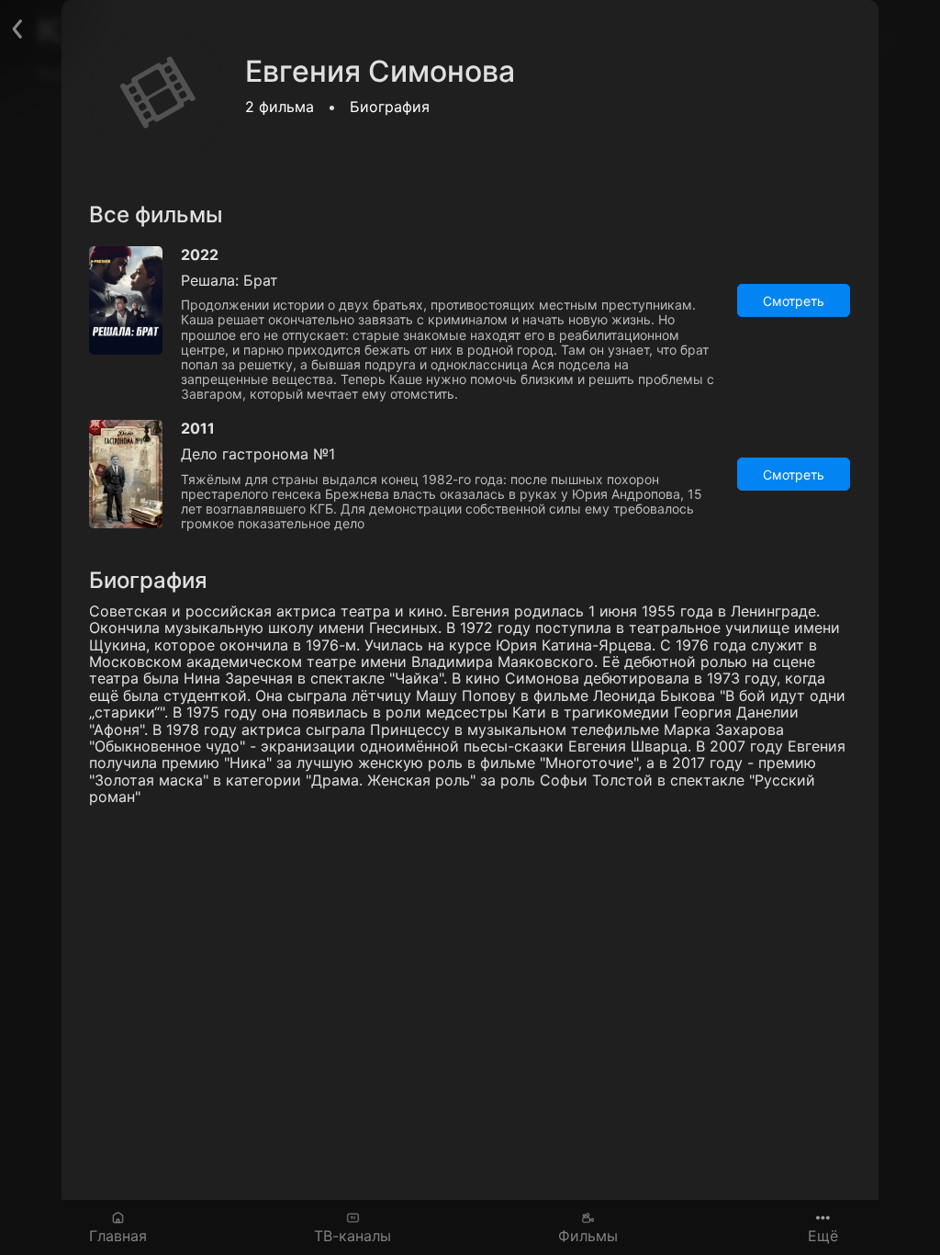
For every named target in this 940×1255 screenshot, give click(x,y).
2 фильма (279, 106)
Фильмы (588, 1235)
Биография (390, 106)
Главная (118, 1235)
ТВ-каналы (352, 1235)
